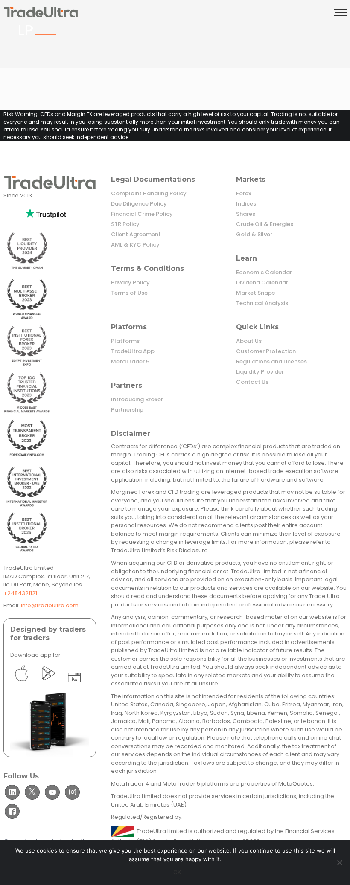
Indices (246, 203)
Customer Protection (266, 351)
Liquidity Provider (260, 372)
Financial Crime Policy (142, 214)
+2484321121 (20, 593)
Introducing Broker (137, 399)
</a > (21, 685)
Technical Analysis (262, 303)
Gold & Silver (254, 234)
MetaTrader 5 (130, 361)
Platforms (125, 341)
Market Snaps (255, 293)
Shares (245, 214)
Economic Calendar (264, 272)
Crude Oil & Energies (264, 224)
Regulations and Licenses (271, 361)
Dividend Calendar (262, 282)
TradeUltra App (133, 351)
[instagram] (72, 792)
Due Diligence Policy (139, 203)
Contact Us (252, 382)
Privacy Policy (130, 282)
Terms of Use (129, 293)
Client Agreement (136, 234)
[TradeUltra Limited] (40, 12)
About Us (249, 341)
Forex (243, 193)
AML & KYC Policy (135, 244)
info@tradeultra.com (50, 605)
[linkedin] (12, 792)
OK (177, 872)
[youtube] (52, 792)
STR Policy (125, 224)
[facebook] (12, 811)
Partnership (127, 409)
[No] (339, 862)
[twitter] (32, 792)
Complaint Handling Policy (149, 193)
